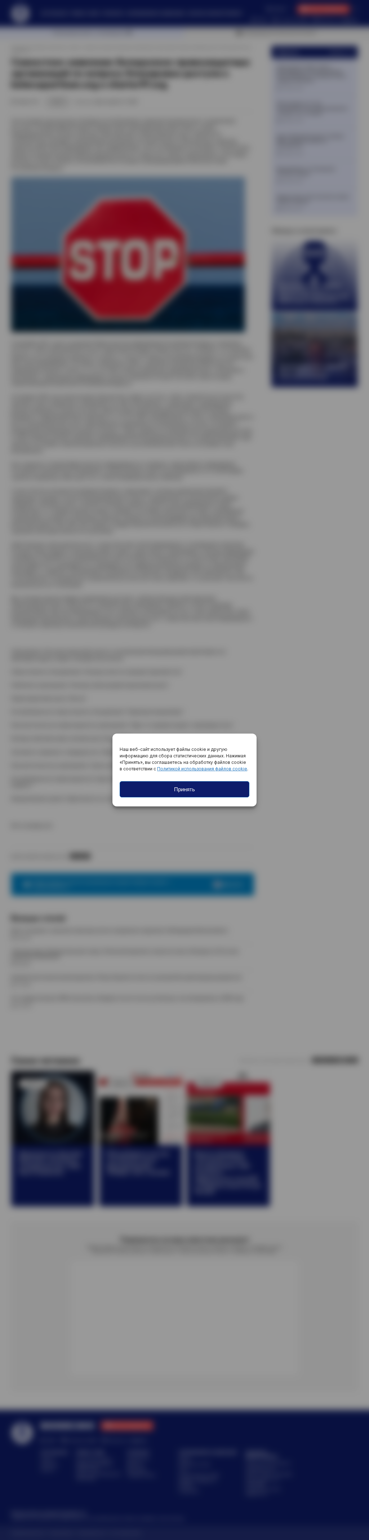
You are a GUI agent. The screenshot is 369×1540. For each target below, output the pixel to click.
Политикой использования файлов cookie (202, 768)
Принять (184, 789)
